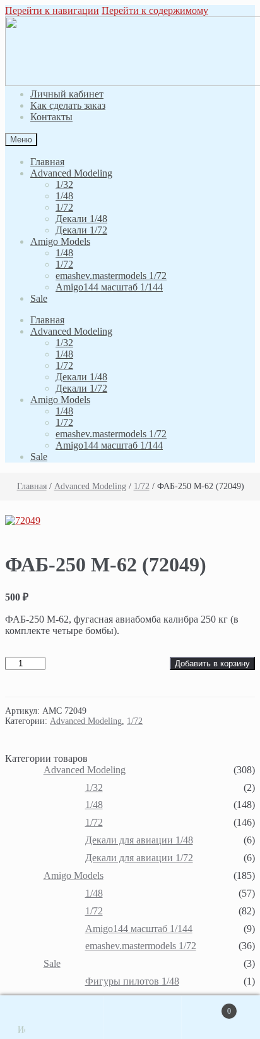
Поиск (142, 1017)
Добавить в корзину (212, 663)
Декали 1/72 (81, 230)
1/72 (64, 207)
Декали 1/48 (81, 218)
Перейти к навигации (52, 10)
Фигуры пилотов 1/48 (132, 981)
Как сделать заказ (67, 105)
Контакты (51, 116)
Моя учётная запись (64, 1017)
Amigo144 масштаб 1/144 (109, 287)
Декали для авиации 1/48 (139, 840)
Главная (47, 161)
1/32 (64, 184)
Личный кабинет (66, 94)
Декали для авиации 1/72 (139, 857)
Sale (38, 298)
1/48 (64, 195)
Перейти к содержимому (155, 10)
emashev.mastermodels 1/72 (111, 275)
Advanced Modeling (71, 173)
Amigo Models (60, 241)
